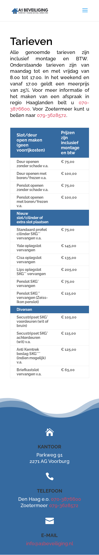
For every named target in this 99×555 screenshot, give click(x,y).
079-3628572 (51, 115)
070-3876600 (66, 499)
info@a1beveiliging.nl (49, 543)
